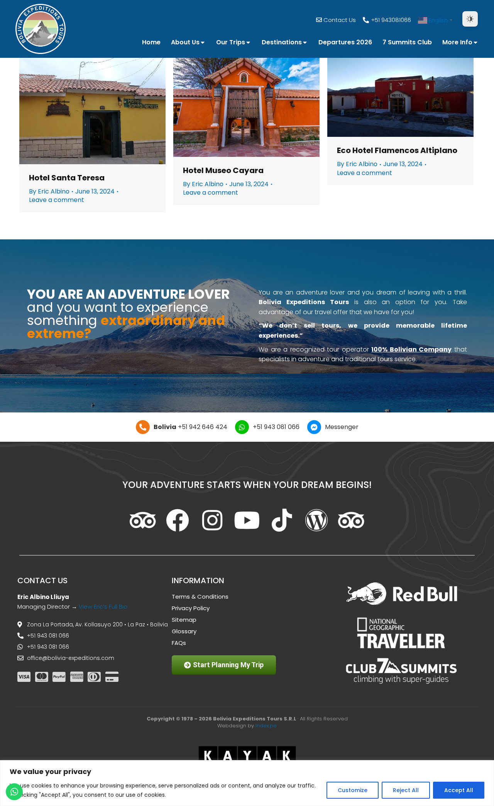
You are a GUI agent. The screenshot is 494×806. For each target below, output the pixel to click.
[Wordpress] (316, 520)
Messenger (342, 426)
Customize (352, 790)
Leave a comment (56, 200)
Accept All (458, 790)
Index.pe (266, 725)
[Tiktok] (281, 520)
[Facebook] (177, 520)
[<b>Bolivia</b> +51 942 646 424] (143, 427)
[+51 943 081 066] (242, 427)
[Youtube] (247, 520)
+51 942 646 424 (190, 426)
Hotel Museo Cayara (223, 170)
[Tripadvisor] (142, 520)
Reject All (406, 790)
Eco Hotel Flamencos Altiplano (397, 150)
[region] (247, 783)
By (49, 191)
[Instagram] (212, 520)
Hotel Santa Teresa (67, 177)
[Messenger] (314, 427)
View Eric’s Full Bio (103, 606)
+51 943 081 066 (276, 426)
